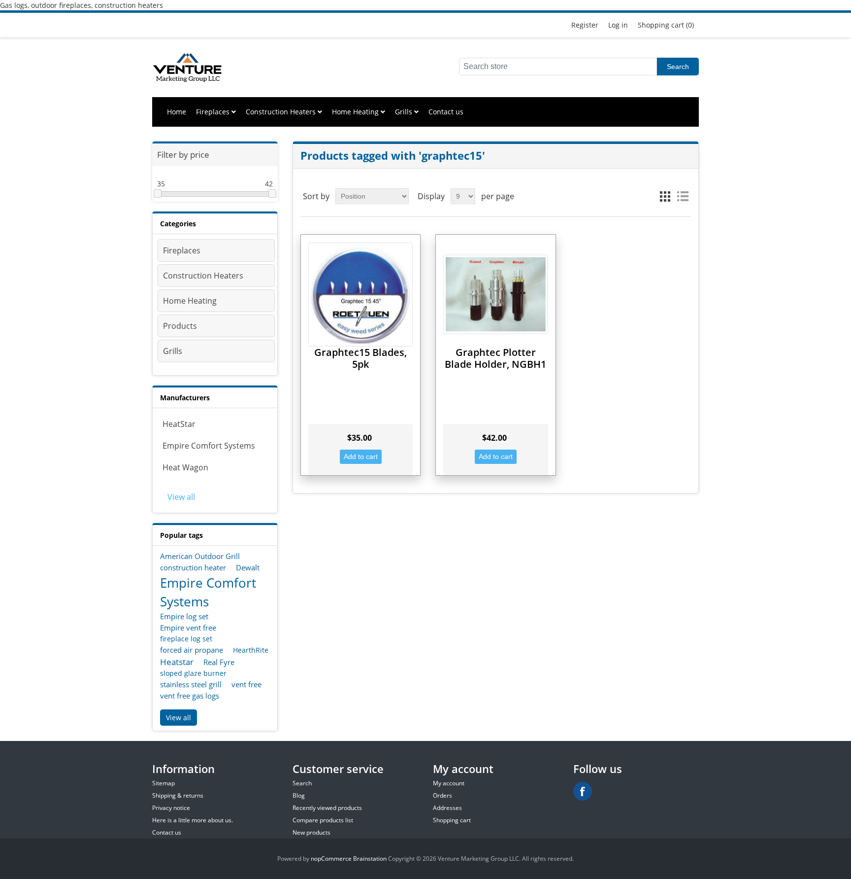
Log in (618, 25)
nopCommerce (331, 858)
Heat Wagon (185, 467)
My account (448, 783)
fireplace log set (186, 638)
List (682, 196)
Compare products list (323, 820)
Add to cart (361, 456)
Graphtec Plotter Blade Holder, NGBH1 (495, 358)
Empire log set (184, 616)
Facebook (582, 791)
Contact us (445, 111)
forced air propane (191, 650)
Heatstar (177, 662)
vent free (246, 684)
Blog (299, 795)
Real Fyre (218, 662)
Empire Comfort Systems (209, 445)
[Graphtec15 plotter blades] (360, 294)
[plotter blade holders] (495, 294)
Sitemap (163, 783)
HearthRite (250, 650)
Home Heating (356, 111)
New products (311, 832)
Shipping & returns (177, 795)
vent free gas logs (189, 696)
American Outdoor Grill (200, 556)
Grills (404, 111)
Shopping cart (452, 820)
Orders (442, 795)
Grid (665, 196)
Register (584, 25)
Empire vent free (188, 628)
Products (180, 325)
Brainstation (370, 858)
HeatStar (179, 424)
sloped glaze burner (193, 673)
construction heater (193, 567)
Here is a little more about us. (192, 820)
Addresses (447, 808)
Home (176, 111)
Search (678, 66)
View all (181, 497)
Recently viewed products (327, 808)
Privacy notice (171, 808)
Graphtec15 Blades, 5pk (360, 358)
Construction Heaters (282, 111)
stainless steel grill (191, 684)
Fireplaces (213, 111)
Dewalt (248, 567)
